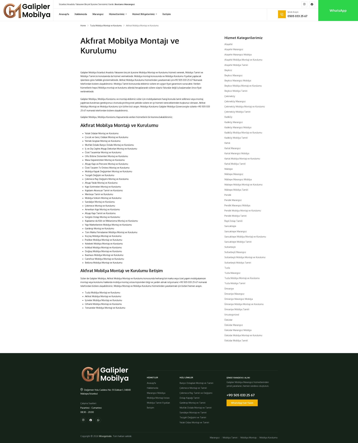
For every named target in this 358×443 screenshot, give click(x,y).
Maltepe (228, 169)
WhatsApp (338, 10)
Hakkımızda (81, 14)
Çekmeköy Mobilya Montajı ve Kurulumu (244, 106)
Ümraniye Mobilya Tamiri (236, 309)
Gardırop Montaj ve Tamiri (192, 402)
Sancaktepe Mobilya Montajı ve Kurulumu (245, 236)
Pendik (227, 195)
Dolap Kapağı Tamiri (190, 397)
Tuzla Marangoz (232, 273)
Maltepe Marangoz (233, 174)
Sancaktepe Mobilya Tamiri (238, 241)
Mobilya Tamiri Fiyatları (158, 402)
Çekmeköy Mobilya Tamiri (237, 111)
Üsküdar (228, 319)
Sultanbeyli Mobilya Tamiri (237, 262)
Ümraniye (229, 288)
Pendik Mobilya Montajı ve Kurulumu (242, 210)
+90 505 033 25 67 (183, 80)
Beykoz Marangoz (233, 75)
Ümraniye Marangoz (234, 293)
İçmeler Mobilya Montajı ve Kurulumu (103, 300)
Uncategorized (231, 314)
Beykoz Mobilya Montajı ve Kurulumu (243, 85)
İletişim (166, 14)
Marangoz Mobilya (156, 393)
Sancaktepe (230, 226)
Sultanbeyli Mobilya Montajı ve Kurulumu (244, 257)
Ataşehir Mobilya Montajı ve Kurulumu (243, 59)
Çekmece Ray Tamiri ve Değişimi (196, 393)
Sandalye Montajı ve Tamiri (193, 412)
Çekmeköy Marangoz (235, 101)
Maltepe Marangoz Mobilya (238, 179)
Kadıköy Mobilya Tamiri (236, 137)
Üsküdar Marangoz (233, 325)
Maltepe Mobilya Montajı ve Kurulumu (243, 184)
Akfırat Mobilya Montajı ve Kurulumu (103, 296)
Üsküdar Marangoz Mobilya (237, 330)
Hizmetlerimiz (117, 14)
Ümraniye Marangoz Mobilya (238, 299)
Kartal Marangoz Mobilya (236, 153)
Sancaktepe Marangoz (235, 231)
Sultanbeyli (230, 247)
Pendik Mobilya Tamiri (235, 215)
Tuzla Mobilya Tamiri (234, 283)
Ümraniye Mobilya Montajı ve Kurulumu (244, 304)
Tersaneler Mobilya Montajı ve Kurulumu (105, 307)
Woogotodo (105, 436)
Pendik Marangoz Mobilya (237, 205)
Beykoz (228, 70)
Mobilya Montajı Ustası (158, 397)
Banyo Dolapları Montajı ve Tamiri (196, 383)
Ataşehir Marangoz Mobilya (238, 54)
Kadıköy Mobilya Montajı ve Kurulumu (243, 132)
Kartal (227, 143)
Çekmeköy (229, 96)
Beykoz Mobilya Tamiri (235, 90)
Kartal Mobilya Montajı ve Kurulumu (242, 158)
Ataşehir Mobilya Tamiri (236, 65)
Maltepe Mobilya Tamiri (236, 189)
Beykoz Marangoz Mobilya (237, 80)
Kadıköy (228, 117)
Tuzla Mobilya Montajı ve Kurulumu (106, 25)
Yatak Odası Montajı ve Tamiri (194, 422)
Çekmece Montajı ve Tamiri (193, 388)
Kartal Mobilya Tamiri (235, 163)
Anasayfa (64, 14)
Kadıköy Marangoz (233, 122)
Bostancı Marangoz (125, 4)
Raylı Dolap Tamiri (233, 221)
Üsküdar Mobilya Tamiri (236, 340)
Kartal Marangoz (232, 148)
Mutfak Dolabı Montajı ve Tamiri (196, 407)
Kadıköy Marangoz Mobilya (237, 127)
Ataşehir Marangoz (233, 49)
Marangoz (98, 14)
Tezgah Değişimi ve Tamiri (193, 417)
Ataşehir (228, 44)
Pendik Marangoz (233, 200)
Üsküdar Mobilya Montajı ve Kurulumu (243, 335)
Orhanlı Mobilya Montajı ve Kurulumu (103, 304)
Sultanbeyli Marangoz (235, 252)
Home (83, 25)
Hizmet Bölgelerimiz (143, 14)
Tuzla (227, 267)
